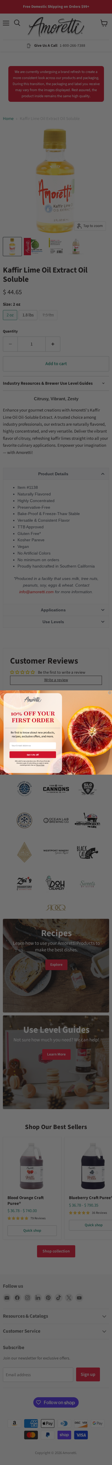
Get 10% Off (33, 754)
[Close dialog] (109, 692)
